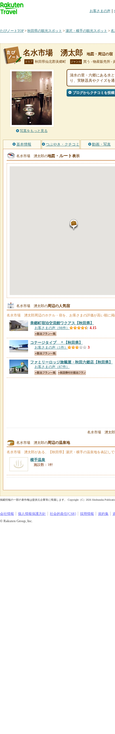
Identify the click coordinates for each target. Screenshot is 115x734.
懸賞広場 (62, 20)
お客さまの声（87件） (52, 367)
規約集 (103, 514)
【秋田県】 (62, 323)
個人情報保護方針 (32, 514)
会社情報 (7, 514)
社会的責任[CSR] (63, 514)
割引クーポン (84, 20)
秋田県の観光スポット (44, 31)
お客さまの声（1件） (51, 347)
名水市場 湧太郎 (53, 53)
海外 (40, 20)
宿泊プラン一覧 (45, 333)
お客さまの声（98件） (52, 328)
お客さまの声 (100, 11)
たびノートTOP (12, 31)
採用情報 (87, 514)
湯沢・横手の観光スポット (86, 31)
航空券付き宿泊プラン (72, 372)
